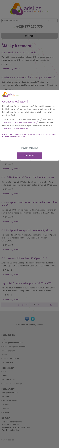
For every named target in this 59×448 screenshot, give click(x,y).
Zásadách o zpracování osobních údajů (20, 122)
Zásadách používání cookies (15, 128)
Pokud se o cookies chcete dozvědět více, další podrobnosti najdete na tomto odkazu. (29, 135)
